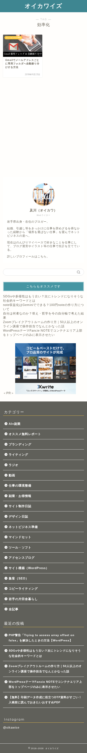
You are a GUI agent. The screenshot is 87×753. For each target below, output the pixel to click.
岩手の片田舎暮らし (23, 599)
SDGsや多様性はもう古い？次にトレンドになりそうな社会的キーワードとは (45, 653)
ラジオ (13, 465)
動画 (12, 475)
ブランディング (20, 444)
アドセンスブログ (22, 557)
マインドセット (20, 537)
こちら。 (43, 256)
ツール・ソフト (20, 547)
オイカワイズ (43, 5)
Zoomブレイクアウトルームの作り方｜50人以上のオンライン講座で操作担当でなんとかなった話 (45, 669)
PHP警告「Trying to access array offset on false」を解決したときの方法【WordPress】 (41, 638)
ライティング (18, 454)
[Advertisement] (43, 127)
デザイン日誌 (18, 516)
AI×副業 (15, 423)
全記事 (13, 609)
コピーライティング (23, 588)
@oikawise (11, 727)
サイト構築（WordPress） (29, 568)
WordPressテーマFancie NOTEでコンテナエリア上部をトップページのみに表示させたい (45, 684)
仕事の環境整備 (20, 485)
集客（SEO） (19, 578)
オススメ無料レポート (25, 434)
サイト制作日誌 (20, 506)
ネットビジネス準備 (23, 527)
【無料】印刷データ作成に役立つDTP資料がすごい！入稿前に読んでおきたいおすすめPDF (45, 700)
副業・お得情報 (20, 496)
